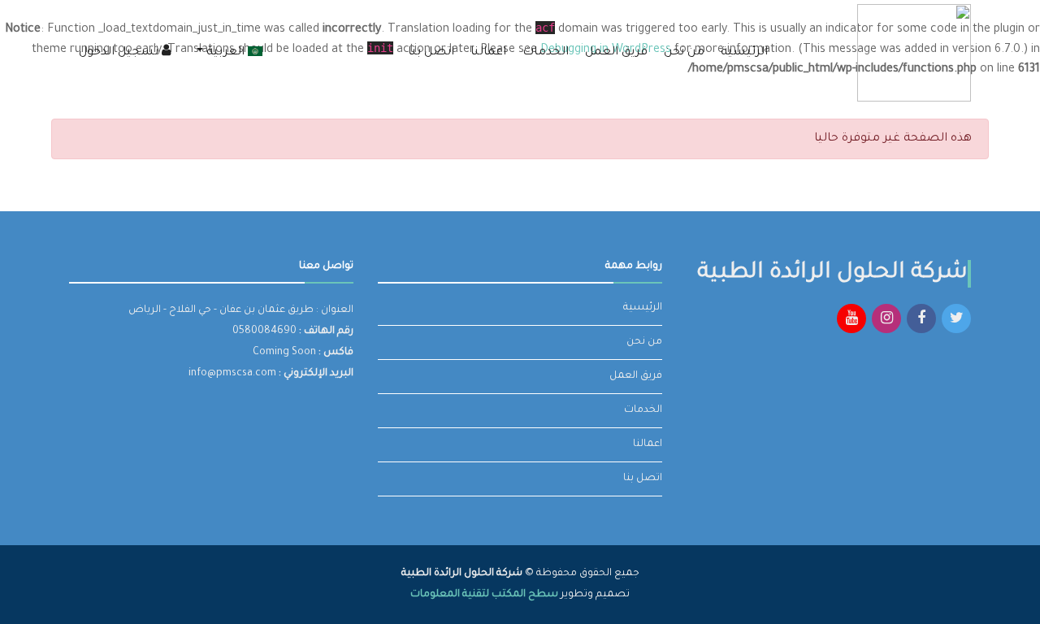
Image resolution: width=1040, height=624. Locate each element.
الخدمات (545, 52)
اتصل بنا (431, 52)
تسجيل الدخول (120, 52)
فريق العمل (616, 52)
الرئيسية (744, 52)
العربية (225, 52)
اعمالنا (488, 52)
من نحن (684, 52)
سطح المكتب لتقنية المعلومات (484, 594)
